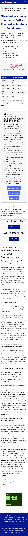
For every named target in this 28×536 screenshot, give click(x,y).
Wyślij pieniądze (14, 193)
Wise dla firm (14, 198)
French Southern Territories (11, 10)
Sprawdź (14, 238)
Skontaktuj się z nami (20, 519)
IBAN (13, 8)
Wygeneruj (14, 227)
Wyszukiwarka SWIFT (9, 521)
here (8, 311)
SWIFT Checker (20, 521)
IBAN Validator (8, 523)
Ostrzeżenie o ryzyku (7, 519)
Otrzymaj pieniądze (14, 188)
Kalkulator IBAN (14, 525)
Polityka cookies (20, 517)
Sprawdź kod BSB (18, 523)
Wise (5, 144)
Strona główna (6, 8)
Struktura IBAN (21, 8)
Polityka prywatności (9, 517)
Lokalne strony (9, 515)
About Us (18, 515)
